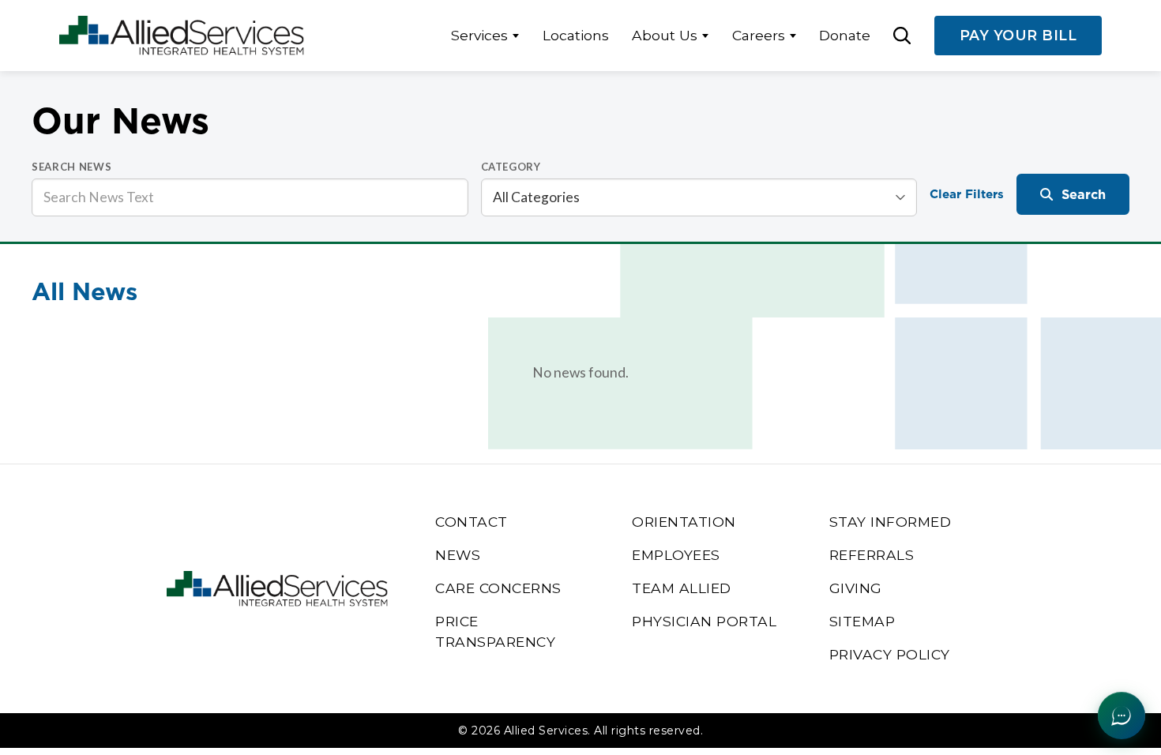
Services (479, 35)
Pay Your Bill (1018, 35)
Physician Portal (704, 621)
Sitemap (862, 621)
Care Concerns (498, 588)
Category (511, 166)
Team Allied (681, 588)
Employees (676, 555)
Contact (471, 521)
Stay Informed (890, 521)
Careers (758, 35)
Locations (576, 35)
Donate (844, 35)
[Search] (902, 35)
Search (1083, 194)
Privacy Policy (889, 654)
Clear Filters (967, 194)
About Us (664, 35)
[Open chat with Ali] (1121, 715)
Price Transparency (495, 631)
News (457, 555)
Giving (855, 588)
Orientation (684, 521)
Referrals (872, 555)
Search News (71, 166)
